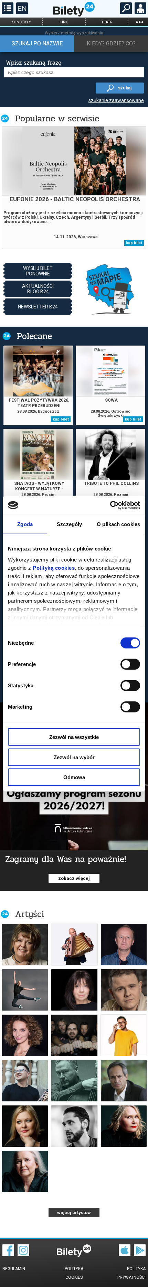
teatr (107, 22)
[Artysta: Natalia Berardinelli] (25, 1035)
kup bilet (134, 243)
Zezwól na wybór (74, 757)
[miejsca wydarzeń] (110, 289)
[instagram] (23, 1254)
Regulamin (13, 1268)
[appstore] (124, 1254)
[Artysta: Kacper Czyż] (25, 990)
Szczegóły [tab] (69, 524)
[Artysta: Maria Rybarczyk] (74, 990)
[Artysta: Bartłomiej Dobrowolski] (25, 1081)
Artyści (29, 914)
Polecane (34, 336)
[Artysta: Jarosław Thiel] (74, 1081)
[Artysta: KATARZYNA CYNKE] (25, 1126)
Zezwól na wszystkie (74, 737)
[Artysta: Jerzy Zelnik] (124, 1081)
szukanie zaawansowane (116, 100)
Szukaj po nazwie (37, 43)
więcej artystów (74, 1212)
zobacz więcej (74, 878)
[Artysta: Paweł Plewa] (124, 990)
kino (64, 22)
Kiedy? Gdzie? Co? (111, 43)
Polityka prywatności (131, 1273)
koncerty (21, 22)
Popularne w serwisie (57, 118)
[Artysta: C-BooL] (124, 1035)
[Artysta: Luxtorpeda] (74, 1035)
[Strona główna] (74, 15)
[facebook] (8, 1254)
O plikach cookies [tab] (118, 524)
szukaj (125, 87)
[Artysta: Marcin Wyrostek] (74, 945)
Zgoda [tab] (25, 524)
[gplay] (140, 1254)
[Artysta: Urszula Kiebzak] (124, 1126)
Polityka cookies (74, 1273)
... (139, 22)
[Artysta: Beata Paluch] (25, 1171)
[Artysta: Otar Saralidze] (74, 1126)
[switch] (130, 664)
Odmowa (74, 777)
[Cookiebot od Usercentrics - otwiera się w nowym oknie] (110, 505)
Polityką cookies (54, 567)
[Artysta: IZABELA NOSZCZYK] (25, 945)
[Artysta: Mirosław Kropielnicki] (124, 945)
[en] (21, 12)
